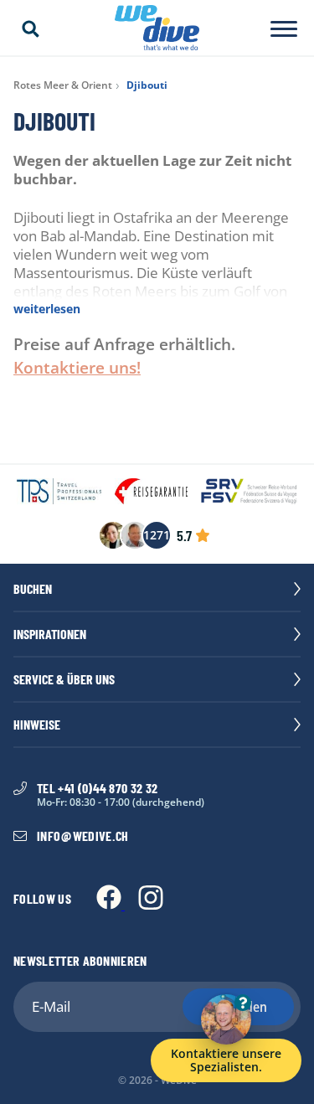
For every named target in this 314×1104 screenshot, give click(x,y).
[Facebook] (110, 905)
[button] (30, 29)
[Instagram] (150, 905)
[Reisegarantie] (151, 492)
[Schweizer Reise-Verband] (249, 492)
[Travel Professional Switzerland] (59, 492)
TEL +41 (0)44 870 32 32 (97, 788)
